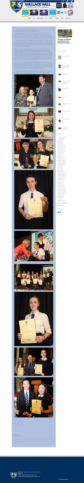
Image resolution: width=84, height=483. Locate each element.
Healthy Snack (61, 205)
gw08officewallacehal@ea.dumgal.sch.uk (32, 476)
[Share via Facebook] (14, 423)
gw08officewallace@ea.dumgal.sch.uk (29, 474)
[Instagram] (65, 12)
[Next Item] (70, 33)
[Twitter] (62, 12)
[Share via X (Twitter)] (18, 423)
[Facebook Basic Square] (58, 212)
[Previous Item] (59, 33)
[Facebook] (58, 12)
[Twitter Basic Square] (60, 212)
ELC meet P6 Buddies (62, 203)
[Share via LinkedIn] (21, 423)
